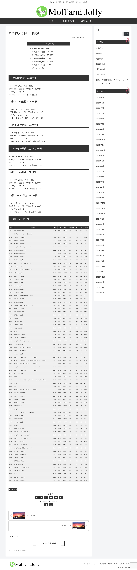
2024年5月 (100, 240)
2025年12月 (101, 140)
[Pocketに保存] (51, 497)
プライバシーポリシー (91, 564)
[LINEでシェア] (56, 497)
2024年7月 (100, 229)
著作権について (113, 564)
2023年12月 (101, 266)
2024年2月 (100, 256)
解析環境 (99, 59)
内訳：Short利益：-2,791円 (43, 65)
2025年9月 (100, 156)
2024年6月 (100, 235)
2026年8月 (100, 98)
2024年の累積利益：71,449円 (42, 58)
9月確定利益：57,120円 (40, 48)
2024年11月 (101, 208)
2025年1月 (100, 198)
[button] (61, 497)
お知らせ (99, 48)
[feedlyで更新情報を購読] (46, 504)
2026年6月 (100, 108)
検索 (97, 30)
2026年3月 (100, 124)
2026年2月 (100, 129)
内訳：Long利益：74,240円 (43, 62)
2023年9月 (100, 282)
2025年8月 (100, 161)
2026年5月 (100, 113)
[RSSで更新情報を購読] (51, 504)
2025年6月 (100, 171)
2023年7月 (100, 293)
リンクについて (125, 564)
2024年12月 (101, 203)
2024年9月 (100, 219)
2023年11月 (101, 272)
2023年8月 (100, 288)
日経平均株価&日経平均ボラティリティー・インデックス (112, 81)
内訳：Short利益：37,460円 (44, 55)
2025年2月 (100, 193)
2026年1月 (100, 134)
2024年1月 (100, 261)
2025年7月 (100, 166)
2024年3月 (100, 251)
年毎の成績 (100, 75)
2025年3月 (100, 187)
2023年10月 (101, 277)
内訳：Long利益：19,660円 (43, 52)
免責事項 (103, 564)
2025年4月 (100, 182)
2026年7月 (100, 103)
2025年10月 (101, 150)
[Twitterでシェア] (37, 497)
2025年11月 (101, 145)
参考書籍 (99, 53)
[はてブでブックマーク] (46, 497)
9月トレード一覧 (38, 68)
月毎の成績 (14, 489)
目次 (45, 43)
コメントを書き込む (49, 543)
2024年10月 (101, 214)
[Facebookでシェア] (41, 497)
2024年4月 (100, 245)
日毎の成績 (100, 64)
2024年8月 (100, 224)
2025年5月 (100, 177)
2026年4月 (100, 119)
